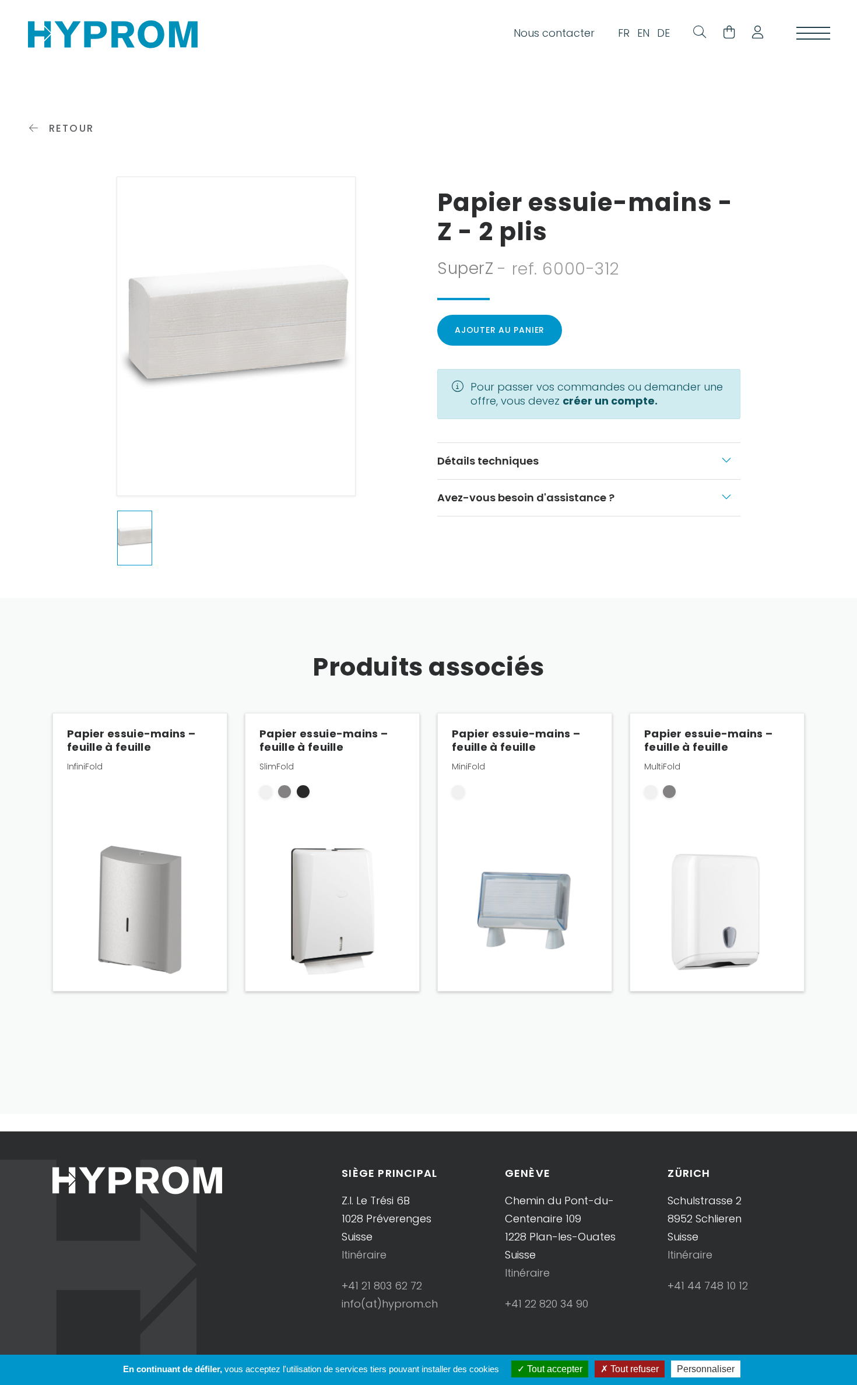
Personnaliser (706, 1369)
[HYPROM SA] (113, 33)
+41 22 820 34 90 (546, 1303)
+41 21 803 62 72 (382, 1285)
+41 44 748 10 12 (708, 1285)
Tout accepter (553, 1369)
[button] (753, 33)
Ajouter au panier (500, 330)
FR (624, 33)
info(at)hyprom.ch (390, 1303)
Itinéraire (364, 1254)
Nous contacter (554, 33)
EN (643, 33)
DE (663, 33)
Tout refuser (633, 1369)
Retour (69, 128)
